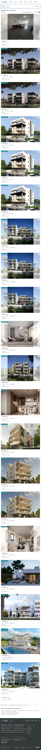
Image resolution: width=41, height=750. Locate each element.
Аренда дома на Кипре (18, 726)
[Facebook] (37, 747)
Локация (2, 5)
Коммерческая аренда (18, 732)
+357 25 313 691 (4, 740)
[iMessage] (6, 742)
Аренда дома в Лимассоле (19, 730)
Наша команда (30, 728)
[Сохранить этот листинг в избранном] (39, 15)
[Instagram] (39, 747)
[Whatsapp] (4, 742)
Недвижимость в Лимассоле (7, 726)
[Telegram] (1, 742)
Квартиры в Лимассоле (6, 728)
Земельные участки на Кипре (7, 730)
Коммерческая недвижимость (7, 732)
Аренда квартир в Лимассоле (20, 728)
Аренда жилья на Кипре (19, 724)
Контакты (29, 730)
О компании (29, 726)
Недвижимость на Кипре (6, 724)
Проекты (28, 732)
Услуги (28, 733)
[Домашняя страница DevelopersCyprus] (4, 2)
